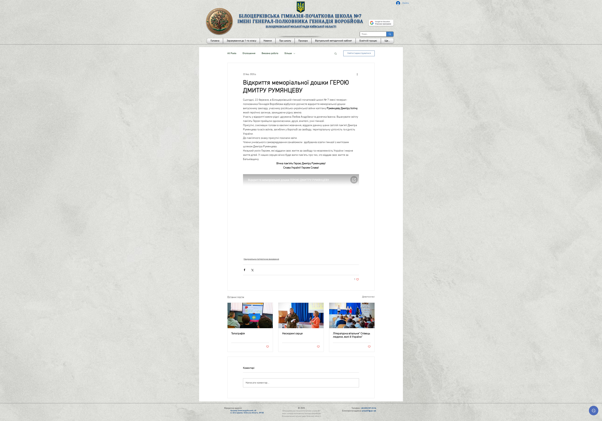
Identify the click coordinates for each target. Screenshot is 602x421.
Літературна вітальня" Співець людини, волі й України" (351, 335)
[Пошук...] (389, 34)
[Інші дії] (357, 74)
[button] (285, 40)
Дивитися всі (368, 297)
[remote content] (301, 212)
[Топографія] (250, 315)
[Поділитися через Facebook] (244, 269)
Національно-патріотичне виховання (261, 259)
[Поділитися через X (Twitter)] (252, 269)
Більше (288, 53)
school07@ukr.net (369, 411)
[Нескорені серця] (301, 315)
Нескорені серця (292, 333)
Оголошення (249, 53)
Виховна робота (270, 53)
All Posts (231, 53)
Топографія (238, 333)
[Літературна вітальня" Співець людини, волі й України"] (352, 315)
